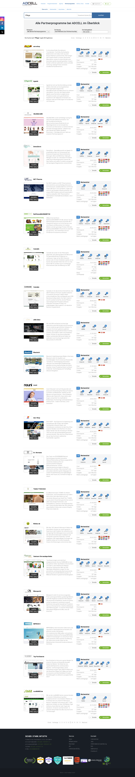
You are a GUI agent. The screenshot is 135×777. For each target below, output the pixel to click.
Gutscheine (61, 9)
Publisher (43, 3)
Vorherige (79, 38)
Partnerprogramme (70, 3)
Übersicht (45, 9)
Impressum (94, 751)
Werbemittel (53, 9)
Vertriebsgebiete (87, 29)
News (70, 739)
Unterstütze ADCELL (74, 748)
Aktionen (69, 9)
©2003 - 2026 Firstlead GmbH (67, 772)
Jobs (92, 741)
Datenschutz (94, 748)
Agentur (61, 3)
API (70, 746)
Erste (72, 38)
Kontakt (87, 3)
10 (100, 38)
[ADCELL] (68, 760)
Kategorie (29, 29)
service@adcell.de (34, 749)
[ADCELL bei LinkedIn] (2, 27)
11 (103, 38)
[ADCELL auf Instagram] (2, 19)
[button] (101, 15)
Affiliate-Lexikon (73, 741)
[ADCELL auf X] (2, 32)
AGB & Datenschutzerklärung (99, 744)
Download (71, 744)
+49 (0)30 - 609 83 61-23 (44, 744)
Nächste (108, 38)
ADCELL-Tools (79, 3)
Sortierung (57, 29)
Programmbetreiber (52, 3)
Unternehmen (94, 739)
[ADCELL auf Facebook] (2, 23)
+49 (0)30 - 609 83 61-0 (43, 742)
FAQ (92, 746)
